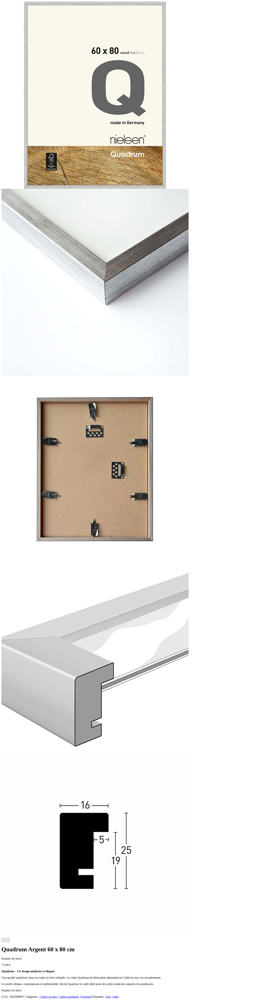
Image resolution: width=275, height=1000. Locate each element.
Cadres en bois (48, 996)
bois (108, 996)
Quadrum (85, 996)
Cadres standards (69, 996)
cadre (115, 996)
